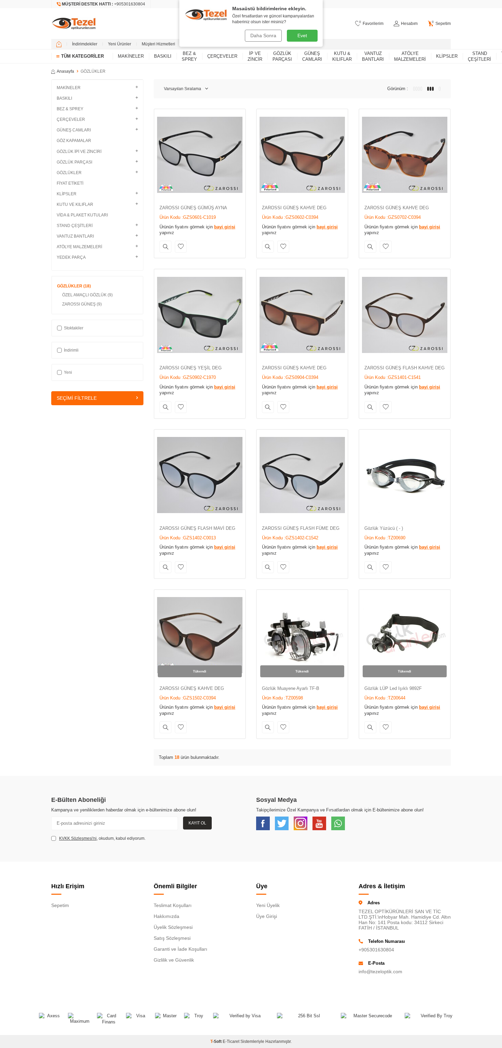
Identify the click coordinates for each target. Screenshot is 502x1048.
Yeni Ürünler (119, 44)
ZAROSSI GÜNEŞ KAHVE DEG (294, 207)
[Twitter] (282, 823)
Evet (302, 35)
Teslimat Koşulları (173, 905)
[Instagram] (300, 823)
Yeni (68, 372)
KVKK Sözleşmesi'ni (78, 838)
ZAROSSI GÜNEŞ (82, 304)
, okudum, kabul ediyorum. (102, 838)
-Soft (216, 1041)
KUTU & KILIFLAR (342, 56)
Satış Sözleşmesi (172, 938)
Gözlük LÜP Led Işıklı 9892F (393, 688)
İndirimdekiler (84, 44)
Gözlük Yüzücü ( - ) (383, 528)
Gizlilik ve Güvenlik (174, 960)
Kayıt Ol (197, 823)
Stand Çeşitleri (479, 56)
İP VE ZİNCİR (255, 56)
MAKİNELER (131, 56)
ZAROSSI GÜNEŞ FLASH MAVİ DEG (197, 528)
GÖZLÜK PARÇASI (282, 56)
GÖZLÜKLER (74, 286)
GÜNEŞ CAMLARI (312, 56)
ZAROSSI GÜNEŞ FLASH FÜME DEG (300, 528)
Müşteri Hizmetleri (158, 44)
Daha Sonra (263, 35)
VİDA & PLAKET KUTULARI (82, 215)
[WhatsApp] (338, 823)
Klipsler (447, 56)
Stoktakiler (73, 328)
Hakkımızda (166, 916)
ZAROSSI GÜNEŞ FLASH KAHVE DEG (404, 367)
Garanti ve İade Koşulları (180, 949)
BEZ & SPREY (189, 56)
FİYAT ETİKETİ (70, 183)
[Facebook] (263, 823)
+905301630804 (376, 949)
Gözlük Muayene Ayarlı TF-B (290, 688)
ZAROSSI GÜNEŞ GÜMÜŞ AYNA (193, 207)
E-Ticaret (231, 1041)
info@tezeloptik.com (380, 971)
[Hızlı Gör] (165, 247)
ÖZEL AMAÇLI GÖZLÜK (87, 295)
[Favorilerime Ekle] (181, 247)
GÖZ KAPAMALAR (74, 140)
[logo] (73, 23)
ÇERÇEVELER (222, 56)
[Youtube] (319, 823)
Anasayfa (65, 71)
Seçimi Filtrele (77, 398)
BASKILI (162, 56)
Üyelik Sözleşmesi (173, 927)
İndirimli (71, 350)
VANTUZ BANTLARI (373, 56)
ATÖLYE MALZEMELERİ (410, 56)
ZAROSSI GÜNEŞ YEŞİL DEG (190, 367)
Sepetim (60, 905)
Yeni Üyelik (268, 905)
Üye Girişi (266, 916)
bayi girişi (224, 226)
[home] (59, 44)
